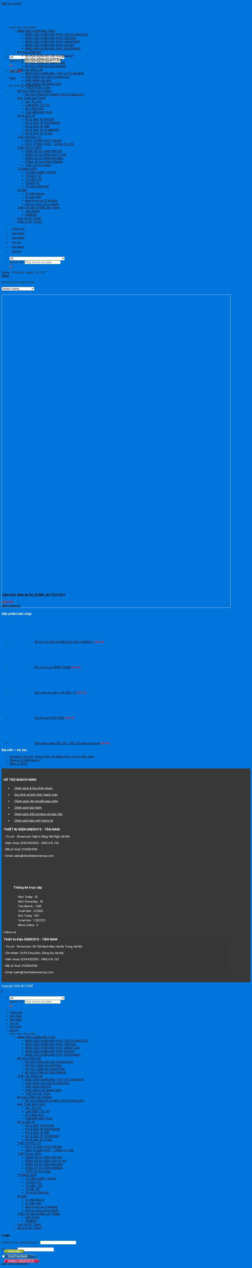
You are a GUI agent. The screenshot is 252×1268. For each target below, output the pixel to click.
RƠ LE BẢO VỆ (26, 116)
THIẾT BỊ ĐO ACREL (38, 165)
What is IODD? (18, 763)
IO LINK (22, 190)
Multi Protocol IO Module (41, 200)
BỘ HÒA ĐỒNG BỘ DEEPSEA (43, 59)
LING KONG (32, 211)
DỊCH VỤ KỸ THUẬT (30, 222)
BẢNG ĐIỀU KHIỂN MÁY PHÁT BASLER (50, 45)
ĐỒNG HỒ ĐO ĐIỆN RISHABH (44, 158)
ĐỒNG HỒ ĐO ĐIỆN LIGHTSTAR (45, 155)
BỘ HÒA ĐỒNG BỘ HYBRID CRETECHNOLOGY (54, 94)
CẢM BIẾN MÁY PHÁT (39, 112)
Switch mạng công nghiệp (42, 204)
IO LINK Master (35, 193)
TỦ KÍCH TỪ (33, 176)
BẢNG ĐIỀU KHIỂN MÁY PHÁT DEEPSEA (50, 38)
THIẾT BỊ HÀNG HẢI (30, 70)
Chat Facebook (18, 1256)
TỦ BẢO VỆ (32, 183)
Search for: (16, 61)
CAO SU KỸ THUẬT (29, 218)
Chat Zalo (14, 1251)
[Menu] (11, 50)
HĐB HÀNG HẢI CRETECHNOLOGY (47, 77)
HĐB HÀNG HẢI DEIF (38, 80)
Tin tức (16, 242)
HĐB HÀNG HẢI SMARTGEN (43, 84)
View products (11, 606)
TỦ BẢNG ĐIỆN (27, 169)
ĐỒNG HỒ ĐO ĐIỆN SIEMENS (44, 162)
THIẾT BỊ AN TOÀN (37, 87)
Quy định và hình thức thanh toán (36, 795)
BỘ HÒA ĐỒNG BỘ (29, 52)
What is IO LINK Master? (25, 760)
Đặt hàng (18, 247)
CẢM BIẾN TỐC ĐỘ (37, 105)
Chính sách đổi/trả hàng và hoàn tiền (38, 814)
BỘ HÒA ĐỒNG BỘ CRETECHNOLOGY (49, 56)
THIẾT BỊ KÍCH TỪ (29, 137)
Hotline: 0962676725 (21, 1261)
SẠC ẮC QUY (33, 101)
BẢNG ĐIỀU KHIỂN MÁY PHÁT (36, 31)
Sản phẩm (18, 238)
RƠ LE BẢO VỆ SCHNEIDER (42, 130)
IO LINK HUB (33, 197)
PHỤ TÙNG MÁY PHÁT (31, 98)
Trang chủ (18, 229)
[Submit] (11, 65)
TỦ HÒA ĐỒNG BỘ (37, 186)
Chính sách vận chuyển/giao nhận (36, 801)
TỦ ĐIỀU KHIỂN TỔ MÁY (40, 172)
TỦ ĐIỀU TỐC (34, 179)
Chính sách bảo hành (28, 807)
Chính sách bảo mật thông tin (33, 820)
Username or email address (20, 1242)
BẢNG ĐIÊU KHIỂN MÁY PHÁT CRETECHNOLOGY (56, 34)
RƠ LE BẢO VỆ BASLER (39, 119)
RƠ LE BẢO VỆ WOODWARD (42, 123)
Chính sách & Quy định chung (33, 788)
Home (5, 272)
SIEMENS (31, 215)
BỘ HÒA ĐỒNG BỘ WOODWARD (45, 66)
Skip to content (12, 3)
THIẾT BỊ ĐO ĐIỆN (29, 147)
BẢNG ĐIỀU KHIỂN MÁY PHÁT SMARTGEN (52, 41)
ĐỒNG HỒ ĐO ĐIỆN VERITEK (43, 151)
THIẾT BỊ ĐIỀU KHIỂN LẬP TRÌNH (38, 208)
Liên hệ (16, 251)
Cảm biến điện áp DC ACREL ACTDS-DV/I (33, 595)
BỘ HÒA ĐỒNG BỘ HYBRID (34, 91)
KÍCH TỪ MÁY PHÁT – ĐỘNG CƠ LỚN (49, 144)
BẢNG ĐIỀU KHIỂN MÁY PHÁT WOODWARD (53, 48)
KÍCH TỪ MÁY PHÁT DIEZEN (43, 140)
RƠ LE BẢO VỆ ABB (37, 126)
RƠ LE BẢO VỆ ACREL (39, 133)
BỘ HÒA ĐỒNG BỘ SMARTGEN (45, 63)
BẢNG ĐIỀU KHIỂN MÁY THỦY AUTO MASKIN (54, 73)
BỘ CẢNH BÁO (34, 109)
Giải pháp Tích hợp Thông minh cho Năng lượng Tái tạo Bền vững (51, 756)
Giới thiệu (18, 233)
